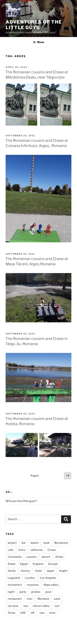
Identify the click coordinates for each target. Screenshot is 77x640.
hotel (38, 570)
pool (48, 592)
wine (52, 612)
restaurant (15, 598)
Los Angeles (48, 578)
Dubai (11, 564)
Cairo (21, 550)
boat (47, 542)
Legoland (14, 578)
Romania (43, 598)
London (30, 578)
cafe (10, 550)
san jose (13, 606)
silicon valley (41, 606)
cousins (31, 556)
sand (57, 598)
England (38, 564)
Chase (51, 550)
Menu (40, 42)
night (11, 592)
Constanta (14, 556)
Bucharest (61, 542)
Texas (11, 612)
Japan (50, 570)
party (22, 592)
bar (23, 542)
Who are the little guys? (21, 501)
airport (12, 542)
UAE (23, 612)
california (36, 550)
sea (25, 606)
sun (57, 606)
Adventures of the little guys (34, 24)
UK (33, 612)
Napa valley (51, 584)
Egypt (24, 564)
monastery (15, 584)
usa (42, 612)
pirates (36, 592)
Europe (53, 564)
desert (45, 556)
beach (35, 542)
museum (33, 584)
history (25, 570)
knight (63, 570)
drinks (59, 556)
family (12, 570)
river (30, 598)
